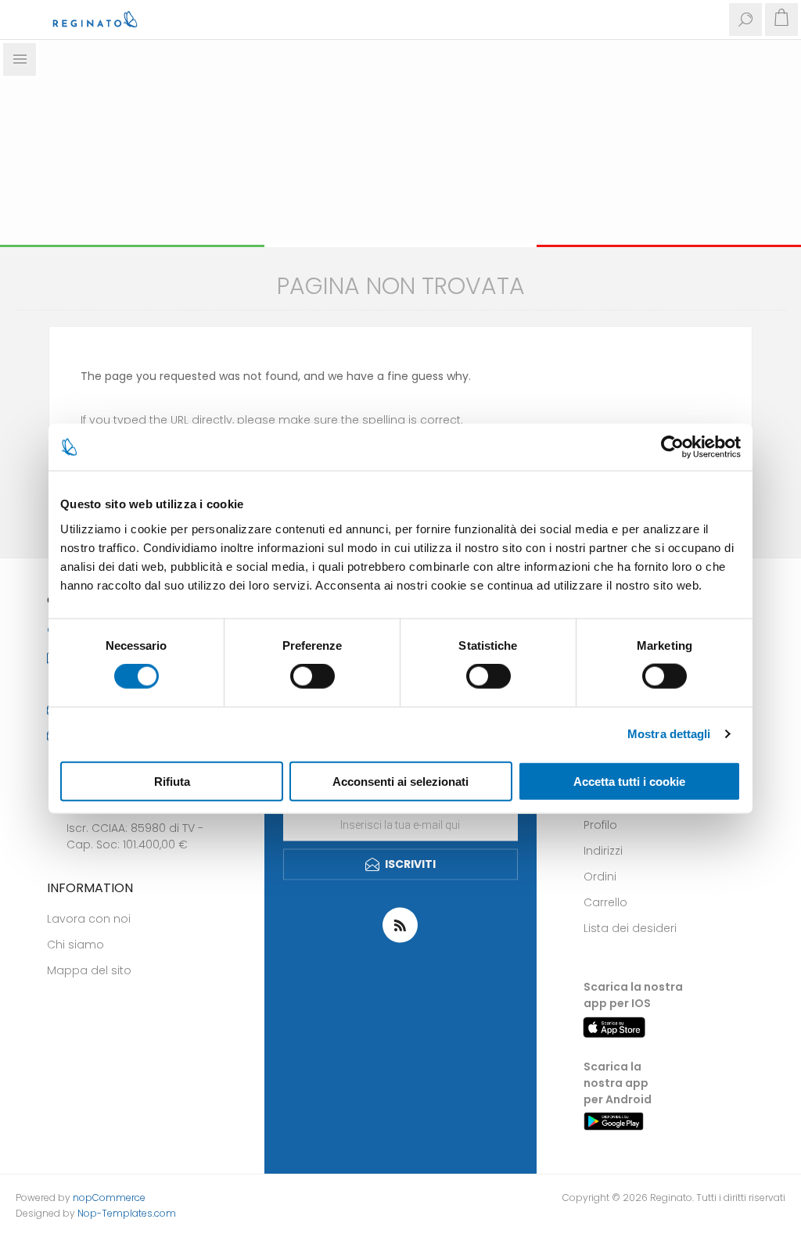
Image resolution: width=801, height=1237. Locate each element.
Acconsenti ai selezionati (400, 780)
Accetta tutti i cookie (629, 780)
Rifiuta (172, 780)
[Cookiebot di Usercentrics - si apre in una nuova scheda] (672, 447)
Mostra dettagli (669, 733)
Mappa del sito (89, 970)
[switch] (312, 676)
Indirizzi (603, 851)
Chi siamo (75, 944)
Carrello (605, 902)
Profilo (600, 825)
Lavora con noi (89, 919)
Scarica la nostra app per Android (618, 1083)
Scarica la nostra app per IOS (633, 995)
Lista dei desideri (630, 928)
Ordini (600, 876)
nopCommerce (109, 1197)
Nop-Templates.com (126, 1213)
